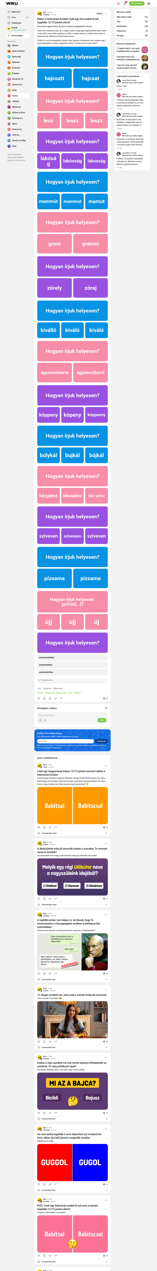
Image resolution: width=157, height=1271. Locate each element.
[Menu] (106, 13)
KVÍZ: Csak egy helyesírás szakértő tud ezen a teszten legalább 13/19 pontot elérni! (67, 1207)
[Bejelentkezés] (148, 3)
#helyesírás (50, 693)
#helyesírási (61, 693)
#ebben (40, 693)
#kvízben (77, 693)
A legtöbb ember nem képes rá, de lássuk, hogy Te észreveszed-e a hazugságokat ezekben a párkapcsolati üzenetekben (68, 924)
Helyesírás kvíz (58, 688)
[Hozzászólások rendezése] (106, 708)
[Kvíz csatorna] (39, 13)
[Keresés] (118, 3)
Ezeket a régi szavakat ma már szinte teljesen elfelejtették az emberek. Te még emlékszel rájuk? (71, 1064)
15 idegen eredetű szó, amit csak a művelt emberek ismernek (71, 994)
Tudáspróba (47, 688)
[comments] (44, 698)
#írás (70, 693)
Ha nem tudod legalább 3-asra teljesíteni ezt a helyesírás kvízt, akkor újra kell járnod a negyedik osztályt (69, 1136)
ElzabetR (46, 1059)
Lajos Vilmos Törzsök (129, 80)
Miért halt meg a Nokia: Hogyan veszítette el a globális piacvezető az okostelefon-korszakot (134, 83)
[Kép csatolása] (40, 720)
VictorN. (46, 991)
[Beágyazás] (55, 698)
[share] (61, 698)
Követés (99, 13)
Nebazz (45, 844)
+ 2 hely (49, 12)
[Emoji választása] (45, 720)
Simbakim (46, 916)
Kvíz (44, 12)
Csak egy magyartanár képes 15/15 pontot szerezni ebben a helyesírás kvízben (71, 773)
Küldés (101, 720)
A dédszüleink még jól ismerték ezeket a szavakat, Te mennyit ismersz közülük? (72, 850)
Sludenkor (46, 15)
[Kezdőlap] (12, 3)
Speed (124, 94)
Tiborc (45, 767)
